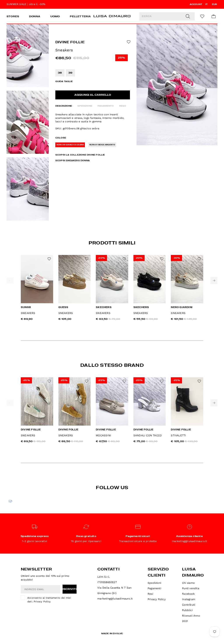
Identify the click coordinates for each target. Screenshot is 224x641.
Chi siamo (188, 582)
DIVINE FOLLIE (70, 42)
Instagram (188, 599)
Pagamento (106, 106)
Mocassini (103, 435)
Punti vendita (190, 588)
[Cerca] (187, 16)
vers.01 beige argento (102, 145)
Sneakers (28, 313)
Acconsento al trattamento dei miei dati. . (49, 599)
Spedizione (84, 106)
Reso (122, 106)
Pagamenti (154, 588)
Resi (150, 593)
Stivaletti (178, 435)
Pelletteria (80, 16)
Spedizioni (154, 582)
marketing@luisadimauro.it (115, 598)
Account (196, 4)
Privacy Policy (42, 601)
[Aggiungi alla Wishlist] (128, 42)
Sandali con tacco (147, 435)
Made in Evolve (112, 633)
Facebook (188, 593)
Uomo (55, 16)
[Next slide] (213, 280)
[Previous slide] (10, 280)
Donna (34, 16)
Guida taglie (64, 81)
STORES (13, 16)
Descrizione (63, 106)
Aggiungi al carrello (92, 95)
